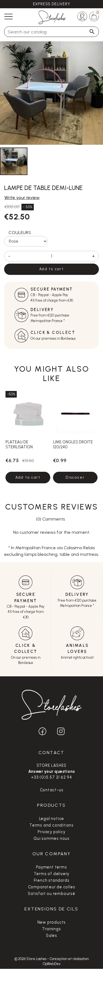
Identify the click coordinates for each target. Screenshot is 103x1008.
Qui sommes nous (51, 838)
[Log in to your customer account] (82, 15)
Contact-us (51, 789)
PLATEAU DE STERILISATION (19, 444)
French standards (51, 880)
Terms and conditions (51, 825)
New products (51, 922)
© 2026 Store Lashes (31, 959)
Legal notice (51, 818)
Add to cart (51, 269)
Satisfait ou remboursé (51, 893)
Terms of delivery (51, 873)
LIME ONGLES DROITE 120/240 (73, 444)
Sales (51, 935)
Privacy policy (51, 831)
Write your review (22, 197)
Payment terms (51, 867)
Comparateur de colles (51, 886)
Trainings (51, 928)
